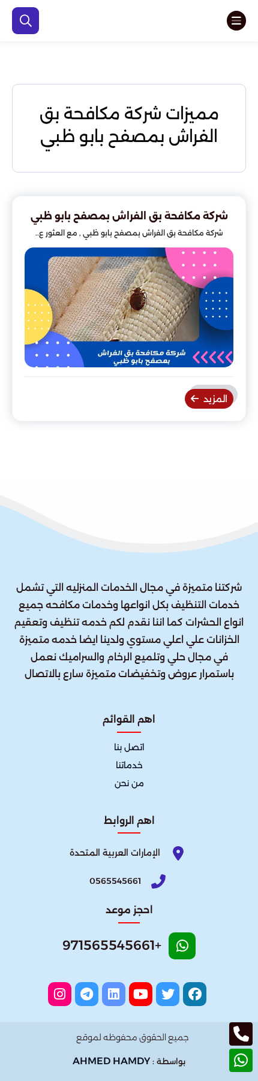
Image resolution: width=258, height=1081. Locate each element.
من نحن (129, 783)
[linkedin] (113, 994)
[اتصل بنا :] (241, 1034)
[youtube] (140, 994)
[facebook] (194, 994)
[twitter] (167, 994)
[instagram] (59, 994)
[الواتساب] (241, 1060)
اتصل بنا (129, 747)
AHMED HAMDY (111, 1061)
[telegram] (86, 994)
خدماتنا (129, 765)
